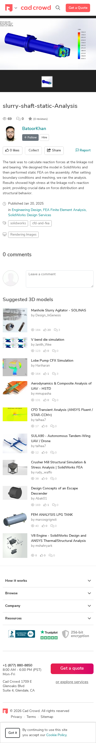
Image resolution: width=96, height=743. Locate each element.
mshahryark (43, 546)
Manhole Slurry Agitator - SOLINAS (58, 310)
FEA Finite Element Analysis (64, 210)
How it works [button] (16, 581)
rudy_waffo (43, 472)
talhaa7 (40, 420)
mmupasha (43, 393)
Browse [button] (11, 593)
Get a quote (72, 668)
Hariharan (42, 365)
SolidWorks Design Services (29, 215)
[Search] (58, 8)
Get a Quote (78, 8)
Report (85, 150)
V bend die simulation (47, 340)
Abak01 (41, 498)
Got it (12, 733)
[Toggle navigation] (11, 7)
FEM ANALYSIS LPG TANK (52, 515)
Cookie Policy (56, 735)
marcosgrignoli (46, 519)
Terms (31, 717)
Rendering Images (23, 234)
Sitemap (47, 717)
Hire (44, 137)
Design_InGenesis (48, 315)
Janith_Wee (43, 344)
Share (56, 150)
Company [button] (12, 606)
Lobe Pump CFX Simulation (52, 361)
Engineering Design (26, 210)
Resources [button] (13, 618)
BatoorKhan (34, 129)
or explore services (72, 682)
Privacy (16, 717)
